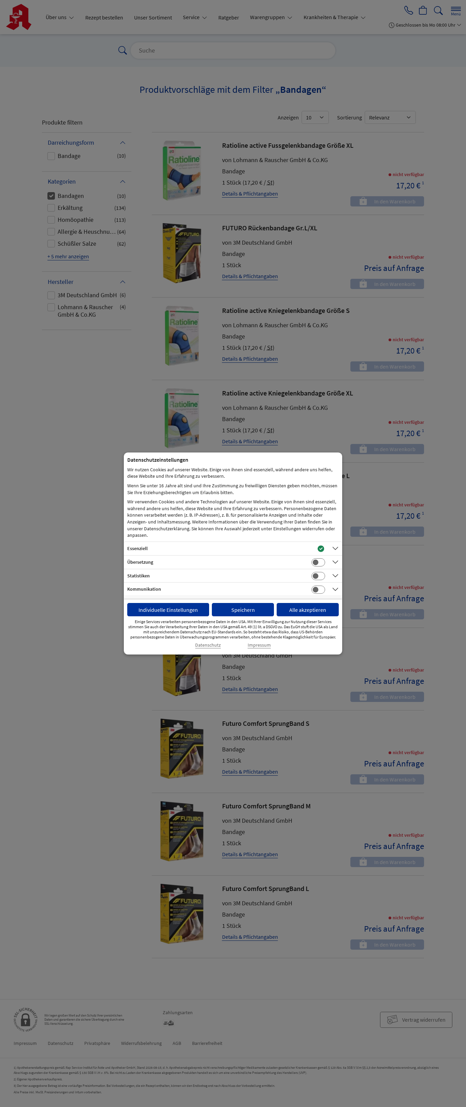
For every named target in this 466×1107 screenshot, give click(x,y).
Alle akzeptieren (307, 609)
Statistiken (138, 576)
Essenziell (137, 548)
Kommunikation (144, 589)
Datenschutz (208, 645)
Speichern (243, 609)
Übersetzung (140, 562)
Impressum (259, 645)
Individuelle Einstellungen (168, 609)
